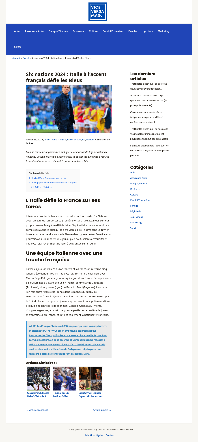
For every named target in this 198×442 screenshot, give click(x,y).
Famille (134, 205)
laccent (77, 139)
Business (135, 188)
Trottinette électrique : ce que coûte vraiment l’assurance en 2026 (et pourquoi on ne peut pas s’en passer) (149, 133)
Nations (90, 139)
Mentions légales (94, 435)
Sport (133, 227)
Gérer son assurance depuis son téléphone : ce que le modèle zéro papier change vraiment (147, 117)
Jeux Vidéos (136, 216)
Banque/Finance (138, 183)
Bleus (48, 139)
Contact (110, 435)
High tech (135, 211)
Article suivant (102, 409)
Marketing (136, 222)
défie (54, 139)
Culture (134, 194)
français (62, 139)
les (83, 139)
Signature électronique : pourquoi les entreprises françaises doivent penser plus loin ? (149, 150)
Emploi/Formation (140, 200)
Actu (132, 172)
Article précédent (37, 409)
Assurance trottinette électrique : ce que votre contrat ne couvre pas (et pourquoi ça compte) (149, 100)
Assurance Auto (138, 177)
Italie (70, 139)
